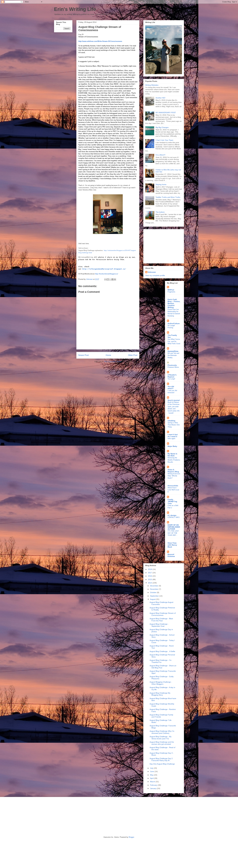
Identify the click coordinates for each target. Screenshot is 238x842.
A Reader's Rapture (172, 376)
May (152, 775)
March (153, 782)
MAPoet (171, 290)
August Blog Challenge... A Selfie (162, 651)
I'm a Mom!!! (160, 155)
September (154, 596)
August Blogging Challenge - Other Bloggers (161, 683)
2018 (150, 569)
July (152, 768)
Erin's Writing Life (75, 9)
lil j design (172, 515)
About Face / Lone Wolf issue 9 (173, 490)
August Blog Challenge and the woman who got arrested (162, 743)
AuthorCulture (174, 323)
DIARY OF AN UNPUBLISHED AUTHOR (174, 527)
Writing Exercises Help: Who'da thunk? (174, 476)
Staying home (161, 184)
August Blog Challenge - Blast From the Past (161, 620)
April (152, 778)
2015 (150, 579)
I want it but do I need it (173, 435)
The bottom (160, 212)
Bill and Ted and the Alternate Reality (173, 355)
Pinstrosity (172, 365)
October (153, 592)
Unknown (152, 272)
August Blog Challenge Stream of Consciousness (163, 614)
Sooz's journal (174, 400)
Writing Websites (151, 85)
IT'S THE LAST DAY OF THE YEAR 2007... (173, 533)
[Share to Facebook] (112, 279)
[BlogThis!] (108, 279)
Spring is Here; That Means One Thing (174, 425)
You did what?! (171, 387)
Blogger (131, 837)
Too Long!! (171, 379)
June (152, 771)
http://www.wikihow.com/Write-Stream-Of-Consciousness (100, 41)
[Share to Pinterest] (115, 279)
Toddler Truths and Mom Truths (168, 197)
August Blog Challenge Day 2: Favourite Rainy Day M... (161, 759)
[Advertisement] (160, 245)
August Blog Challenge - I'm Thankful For (160, 661)
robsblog (171, 421)
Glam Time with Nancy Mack (172, 545)
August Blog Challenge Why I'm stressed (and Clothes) (162, 732)
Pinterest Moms (173, 367)
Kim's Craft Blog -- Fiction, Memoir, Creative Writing (174, 303)
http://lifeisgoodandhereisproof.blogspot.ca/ (104, 269)
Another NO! (160, 98)
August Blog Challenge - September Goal (159, 625)
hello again (171, 438)
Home (108, 355)
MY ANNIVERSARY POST (166, 113)
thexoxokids (173, 486)
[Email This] (105, 279)
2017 (150, 573)
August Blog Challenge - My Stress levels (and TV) (160, 738)
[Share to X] (110, 279)
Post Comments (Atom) (112, 362)
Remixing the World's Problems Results (174, 460)
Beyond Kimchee (171, 555)
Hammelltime (173, 351)
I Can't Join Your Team (164, 140)
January (153, 788)
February (154, 785)
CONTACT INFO (173, 517)
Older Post (132, 355)
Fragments (171, 292)
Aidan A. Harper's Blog (173, 471)
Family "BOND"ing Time (172, 501)
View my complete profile (155, 275)
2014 (150, 583)
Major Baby (172, 446)
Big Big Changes (162, 127)
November (154, 589)
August (153, 599)
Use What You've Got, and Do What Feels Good (174, 341)
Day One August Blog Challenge (162, 764)
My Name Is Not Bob (172, 455)
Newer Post (83, 355)
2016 (150, 576)
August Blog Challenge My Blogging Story (160, 694)
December (154, 586)
